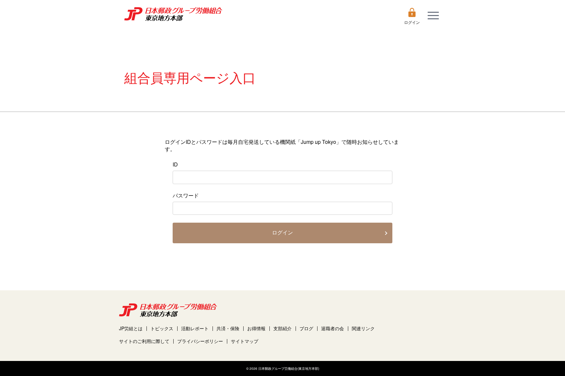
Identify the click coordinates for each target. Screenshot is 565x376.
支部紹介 (282, 328)
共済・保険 (227, 328)
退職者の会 (332, 328)
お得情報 (256, 328)
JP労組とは (131, 328)
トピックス (161, 328)
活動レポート (195, 328)
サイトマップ (244, 341)
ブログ (306, 328)
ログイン (282, 232)
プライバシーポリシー (200, 341)
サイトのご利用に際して (144, 341)
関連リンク (363, 328)
